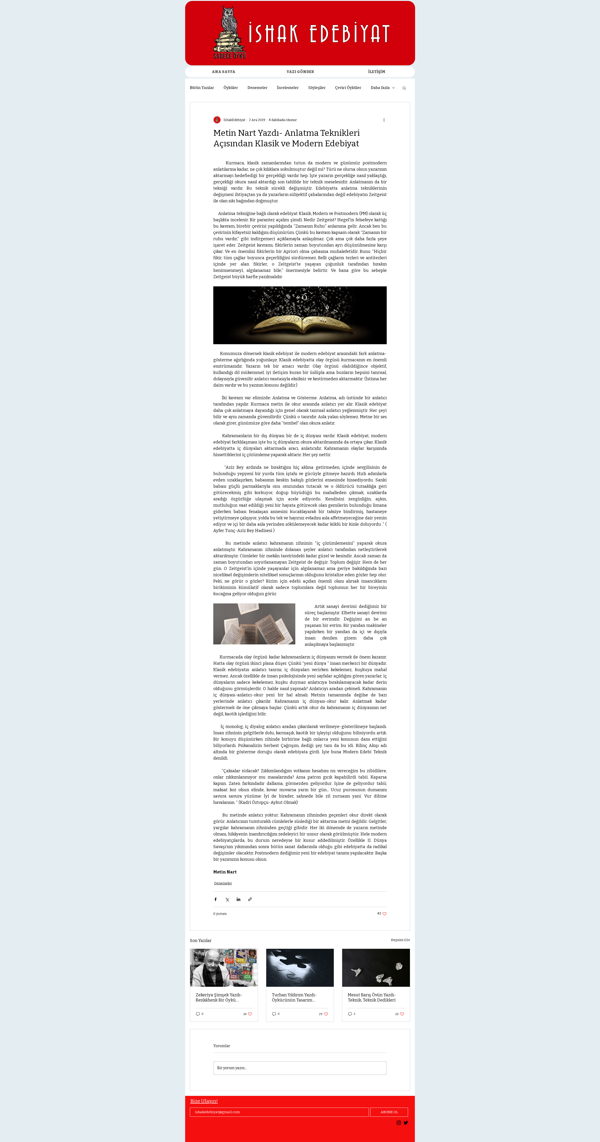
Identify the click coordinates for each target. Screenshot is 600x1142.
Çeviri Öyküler (348, 87)
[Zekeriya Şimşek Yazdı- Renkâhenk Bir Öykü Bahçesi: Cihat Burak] (224, 968)
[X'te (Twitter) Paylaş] (227, 899)
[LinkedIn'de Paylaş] (238, 899)
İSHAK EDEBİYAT (320, 35)
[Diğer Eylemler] (384, 120)
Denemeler (258, 87)
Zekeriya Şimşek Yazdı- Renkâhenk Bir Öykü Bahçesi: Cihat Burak (219, 997)
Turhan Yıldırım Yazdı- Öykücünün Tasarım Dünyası (294, 997)
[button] (404, 88)
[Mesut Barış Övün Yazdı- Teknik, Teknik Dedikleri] (376, 968)
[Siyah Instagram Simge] (399, 1123)
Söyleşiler (317, 87)
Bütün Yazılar (202, 87)
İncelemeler (288, 87)
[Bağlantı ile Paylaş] (250, 899)
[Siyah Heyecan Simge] (406, 1123)
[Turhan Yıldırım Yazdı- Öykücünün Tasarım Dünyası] (300, 968)
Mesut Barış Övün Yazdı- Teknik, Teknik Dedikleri (372, 997)
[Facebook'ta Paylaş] (215, 899)
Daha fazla (380, 87)
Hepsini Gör (400, 940)
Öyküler (231, 87)
